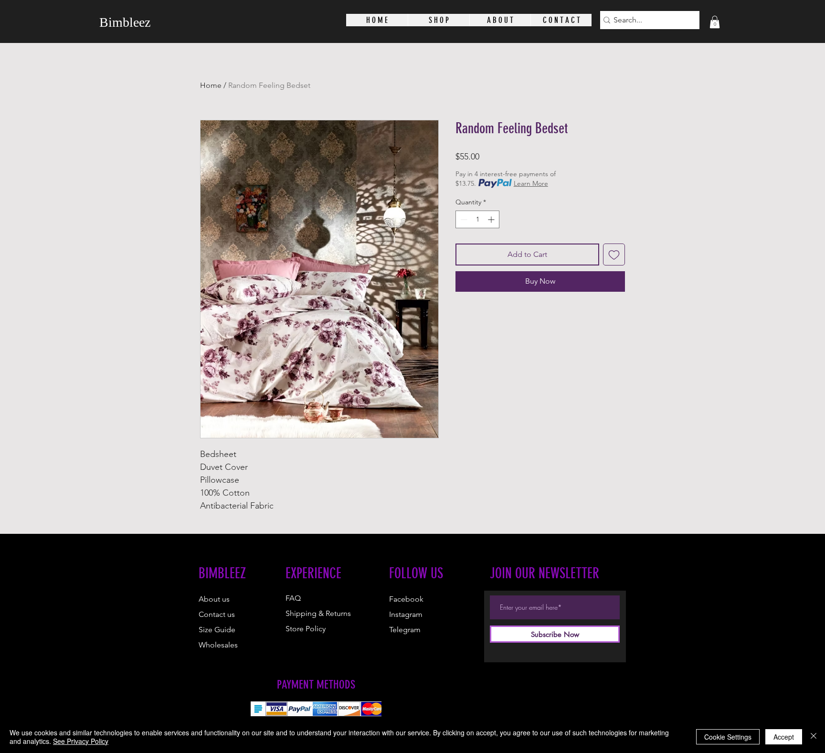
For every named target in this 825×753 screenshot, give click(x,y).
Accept (783, 737)
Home (211, 85)
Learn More (531, 183)
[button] (714, 22)
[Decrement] (463, 219)
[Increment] (492, 219)
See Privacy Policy (80, 741)
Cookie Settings (727, 737)
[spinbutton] (477, 219)
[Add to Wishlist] (614, 254)
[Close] (813, 736)
